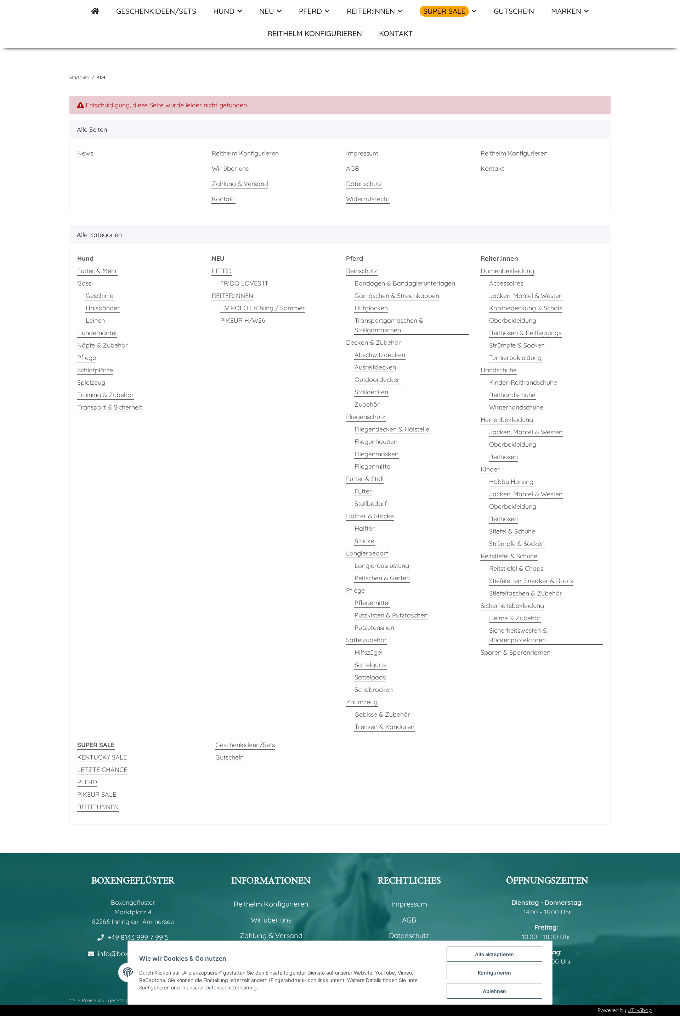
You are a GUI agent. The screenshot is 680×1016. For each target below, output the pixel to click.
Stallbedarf (371, 503)
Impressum (362, 153)
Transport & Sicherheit (109, 407)
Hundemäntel (97, 333)
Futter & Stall (365, 479)
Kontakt (396, 33)
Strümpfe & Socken (517, 345)
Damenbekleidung (507, 271)
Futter (363, 491)
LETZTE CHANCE (102, 770)
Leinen (95, 320)
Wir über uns (230, 168)
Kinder (490, 469)
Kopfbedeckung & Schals (525, 308)
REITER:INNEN (232, 296)
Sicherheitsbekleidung (512, 606)
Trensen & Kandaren (384, 727)
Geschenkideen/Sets (245, 745)
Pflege (86, 358)
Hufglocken (371, 308)
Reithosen (503, 457)
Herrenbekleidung (507, 420)
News (85, 153)
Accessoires (506, 283)
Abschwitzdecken (380, 355)
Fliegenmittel (373, 466)
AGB (352, 168)
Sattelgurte (371, 665)
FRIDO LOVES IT (244, 283)
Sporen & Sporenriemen (515, 652)
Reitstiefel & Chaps (516, 568)
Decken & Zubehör (373, 342)
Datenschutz (364, 184)
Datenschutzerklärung (231, 987)
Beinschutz (361, 271)
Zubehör (367, 404)
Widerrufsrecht (367, 199)
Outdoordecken (378, 380)
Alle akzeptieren (494, 954)
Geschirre (99, 296)
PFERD (222, 271)
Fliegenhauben (376, 442)
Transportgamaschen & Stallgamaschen (389, 325)
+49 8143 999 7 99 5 (138, 937)
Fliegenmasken (376, 454)
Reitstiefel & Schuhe (509, 556)
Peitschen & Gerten (382, 578)
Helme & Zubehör (515, 618)
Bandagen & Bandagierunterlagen (405, 283)
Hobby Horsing (511, 482)
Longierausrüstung (382, 565)
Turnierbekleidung (515, 358)
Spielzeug (91, 382)
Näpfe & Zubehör (102, 345)
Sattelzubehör (366, 640)
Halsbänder (103, 308)
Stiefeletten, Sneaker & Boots (531, 581)
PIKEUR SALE (96, 794)
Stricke (364, 541)
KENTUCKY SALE (102, 757)
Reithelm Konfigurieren (314, 33)
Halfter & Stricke (370, 516)
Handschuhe (499, 370)
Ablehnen (494, 991)
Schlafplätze (95, 370)
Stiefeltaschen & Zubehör (525, 593)
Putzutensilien (374, 627)
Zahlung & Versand (240, 184)
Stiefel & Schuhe (512, 531)
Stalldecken (371, 392)
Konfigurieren (494, 973)
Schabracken (374, 689)
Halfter (365, 528)
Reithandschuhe (512, 395)
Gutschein (229, 757)
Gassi (85, 283)
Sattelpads (370, 677)
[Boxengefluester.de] (95, 11)
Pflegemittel (372, 603)
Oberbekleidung (512, 320)
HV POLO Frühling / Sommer (262, 308)
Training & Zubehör (105, 395)
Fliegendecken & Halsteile (392, 429)
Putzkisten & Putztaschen (391, 615)
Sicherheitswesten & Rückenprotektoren (518, 635)
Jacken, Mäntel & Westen (525, 296)
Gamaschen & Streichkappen (397, 296)
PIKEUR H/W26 (242, 320)
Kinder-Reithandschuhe (523, 382)
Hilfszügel (368, 652)
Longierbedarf (367, 553)
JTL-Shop (640, 1010)
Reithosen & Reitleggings (525, 333)
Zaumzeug (362, 702)
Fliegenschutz (365, 417)
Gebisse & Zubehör (382, 714)
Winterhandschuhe (516, 407)
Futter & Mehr (97, 271)
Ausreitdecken (375, 367)
